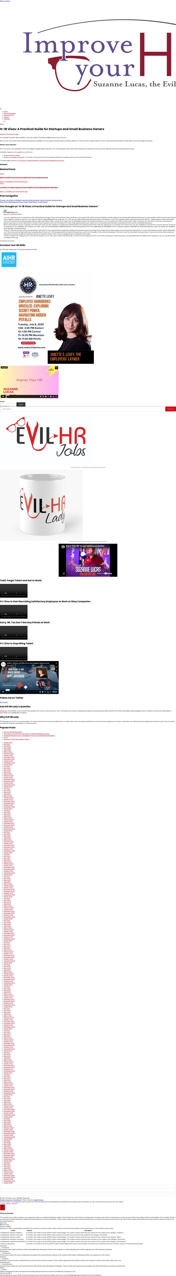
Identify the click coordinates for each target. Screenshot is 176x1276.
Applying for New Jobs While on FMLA (16, 739)
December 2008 (9, 1131)
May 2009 (7, 1122)
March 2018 (8, 928)
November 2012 (9, 1045)
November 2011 (9, 1067)
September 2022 (9, 829)
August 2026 (8, 742)
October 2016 (8, 959)
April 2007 (7, 1168)
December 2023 (9, 801)
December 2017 (9, 933)
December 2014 (9, 999)
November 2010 (9, 1089)
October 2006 (8, 1179)
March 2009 (8, 1126)
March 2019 (8, 906)
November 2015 (9, 979)
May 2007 (7, 1166)
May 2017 (7, 946)
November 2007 (9, 1155)
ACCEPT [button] (15, 1203)
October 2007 (8, 1157)
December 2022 (9, 823)
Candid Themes (38, 1200)
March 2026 (8, 752)
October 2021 (8, 849)
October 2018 (8, 915)
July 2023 (7, 810)
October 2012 (8, 1047)
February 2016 (8, 974)
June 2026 (7, 746)
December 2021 (9, 845)
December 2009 (9, 1109)
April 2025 (7, 772)
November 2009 (9, 1111)
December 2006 (9, 1175)
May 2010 (7, 1100)
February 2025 (8, 775)
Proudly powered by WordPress (10, 1200)
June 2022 (7, 834)
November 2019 (9, 891)
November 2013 (9, 1023)
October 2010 (8, 1091)
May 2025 (7, 770)
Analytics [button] (3, 1257)
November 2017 (9, 935)
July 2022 (7, 832)
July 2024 (7, 788)
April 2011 (7, 1080)
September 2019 (9, 895)
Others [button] (2, 1268)
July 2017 (7, 942)
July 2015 (7, 986)
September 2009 (9, 1115)
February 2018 (8, 930)
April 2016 (7, 970)
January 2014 (8, 1019)
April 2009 (7, 1124)
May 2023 (7, 814)
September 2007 (9, 1159)
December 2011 (9, 1065)
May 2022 (7, 836)
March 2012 (8, 1060)
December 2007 (9, 1153)
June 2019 (7, 900)
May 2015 (7, 990)
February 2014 (8, 1018)
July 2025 (7, 766)
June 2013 (7, 1032)
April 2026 (7, 750)
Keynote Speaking (10, 113)
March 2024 (8, 796)
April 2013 (7, 1036)
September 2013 (9, 1027)
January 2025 (8, 777)
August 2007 (8, 1161)
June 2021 (7, 856)
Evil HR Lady (14, 134)
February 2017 (8, 952)
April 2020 (7, 882)
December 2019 (9, 889)
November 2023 (9, 803)
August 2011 (8, 1073)
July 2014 (7, 1008)
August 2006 (8, 1183)
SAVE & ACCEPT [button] (6, 1273)
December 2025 (9, 757)
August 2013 (8, 1029)
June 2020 (7, 878)
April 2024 (7, 794)
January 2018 (8, 931)
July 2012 (7, 1052)
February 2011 (8, 1084)
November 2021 (9, 847)
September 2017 (9, 939)
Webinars (7, 119)
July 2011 (7, 1074)
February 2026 (8, 753)
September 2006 (9, 1181)
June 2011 (7, 1076)
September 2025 (9, 763)
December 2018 (9, 911)
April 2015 (7, 992)
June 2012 (7, 1054)
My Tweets (4, 702)
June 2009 (7, 1120)
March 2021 (8, 862)
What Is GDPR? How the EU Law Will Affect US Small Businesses (24, 178)
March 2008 (8, 1148)
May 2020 (7, 880)
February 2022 (8, 842)
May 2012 (7, 1056)
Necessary (5, 1225)
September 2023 (9, 807)
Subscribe (170, 409)
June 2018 (7, 922)
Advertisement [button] (5, 1262)
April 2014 (7, 1014)
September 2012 (9, 1049)
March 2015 (8, 994)
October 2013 (8, 1025)
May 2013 (7, 1034)
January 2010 (8, 1107)
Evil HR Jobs (72, 1275)
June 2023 (7, 812)
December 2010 (9, 1087)
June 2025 (7, 768)
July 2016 (7, 964)
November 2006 (9, 1177)
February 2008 (8, 1150)
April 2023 (7, 816)
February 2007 (8, 1172)
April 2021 (7, 860)
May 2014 (7, 1012)
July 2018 (7, 920)
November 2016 (9, 957)
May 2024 (7, 792)
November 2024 (9, 781)
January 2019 (8, 909)
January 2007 (8, 1173)
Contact (6, 117)
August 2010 (8, 1095)
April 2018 (7, 926)
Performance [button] (4, 1251)
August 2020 (8, 875)
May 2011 (7, 1078)
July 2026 (7, 744)
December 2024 (9, 779)
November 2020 (9, 869)
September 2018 (9, 917)
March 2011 (8, 1082)
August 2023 (8, 808)
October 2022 (8, 827)
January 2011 (8, 1085)
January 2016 (8, 975)
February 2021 (8, 864)
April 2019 (7, 904)
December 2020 (9, 867)
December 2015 (9, 977)
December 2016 (9, 955)
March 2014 (8, 1016)
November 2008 (9, 1133)
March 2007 (8, 1170)
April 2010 (7, 1102)
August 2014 (8, 1007)
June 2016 (7, 966)
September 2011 (9, 1071)
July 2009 (7, 1118)
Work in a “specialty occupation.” (14, 157)
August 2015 (8, 985)
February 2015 (8, 996)
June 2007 (7, 1164)
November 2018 (9, 913)
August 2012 (8, 1051)
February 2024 (8, 797)
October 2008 (8, 1135)
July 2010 (7, 1096)
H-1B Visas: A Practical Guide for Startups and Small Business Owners (41, 160)
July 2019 (7, 898)
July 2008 (7, 1140)
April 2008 (7, 1146)
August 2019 (8, 897)
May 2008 (7, 1144)
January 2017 (8, 953)
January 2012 (8, 1063)
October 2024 (8, 783)
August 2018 (8, 919)
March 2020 (8, 884)
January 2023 (8, 821)
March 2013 (8, 1038)
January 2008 (8, 1151)
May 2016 (7, 968)
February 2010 (8, 1106)
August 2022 (8, 831)
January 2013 (8, 1041)
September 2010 (9, 1093)
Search (2, 401)
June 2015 (7, 988)
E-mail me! (3, 711)
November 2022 (9, 825)
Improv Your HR (9, 115)
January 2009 (8, 1129)
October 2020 (8, 871)
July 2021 (7, 854)
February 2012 (8, 1062)
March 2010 (8, 1104)
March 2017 (8, 950)
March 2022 (8, 840)
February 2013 (8, 1040)
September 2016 (9, 961)
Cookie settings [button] (5, 1203)
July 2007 (7, 1162)
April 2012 (7, 1058)
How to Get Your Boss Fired (13, 732)
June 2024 (7, 790)
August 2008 (8, 1139)
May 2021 (7, 858)
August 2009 (8, 1117)
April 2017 (7, 948)
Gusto (2, 124)
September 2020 (9, 873)
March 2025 (8, 774)
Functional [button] (3, 1246)
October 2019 (8, 893)
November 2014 (9, 1001)
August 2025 (8, 764)
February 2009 (8, 1128)
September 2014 (9, 1005)
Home (6, 111)
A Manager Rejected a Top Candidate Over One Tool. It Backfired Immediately (29, 735)
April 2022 (7, 838)
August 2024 (8, 786)
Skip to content (5, 1)
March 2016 (8, 972)
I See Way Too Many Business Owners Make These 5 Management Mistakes (29, 187)
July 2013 (7, 1030)
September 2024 (9, 785)
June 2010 (7, 1098)
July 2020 (7, 876)
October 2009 (8, 1113)
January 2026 (8, 755)
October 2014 (8, 1003)
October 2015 (8, 981)
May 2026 (7, 748)
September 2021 (9, 851)
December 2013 (9, 1021)
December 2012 (9, 1043)
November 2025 (9, 759)
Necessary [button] (3, 1223)
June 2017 (7, 944)
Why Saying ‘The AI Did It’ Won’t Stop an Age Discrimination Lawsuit (26, 734)
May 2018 (7, 924)
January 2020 (8, 887)
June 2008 (7, 1142)
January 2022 (8, 843)
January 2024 (8, 799)
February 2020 (8, 886)
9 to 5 (6, 737)
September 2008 (9, 1137)
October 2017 (8, 937)
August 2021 (8, 853)
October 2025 (8, 761)
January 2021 (8, 865)
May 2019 (7, 902)
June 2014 (7, 1010)
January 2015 (8, 997)
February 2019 (8, 908)
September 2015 (9, 983)
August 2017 (8, 941)
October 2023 (8, 805)
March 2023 (8, 818)
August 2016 (8, 963)
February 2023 (8, 819)
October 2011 (8, 1069)
